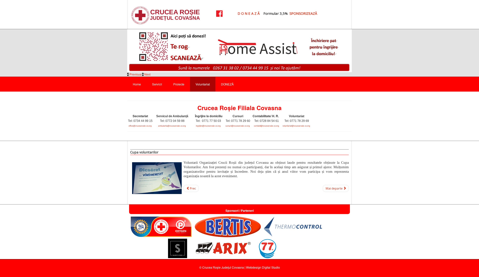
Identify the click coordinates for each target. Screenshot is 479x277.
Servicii (157, 84)
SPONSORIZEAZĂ (303, 13)
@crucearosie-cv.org (240, 125)
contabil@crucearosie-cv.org (266, 125)
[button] (134, 74)
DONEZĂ (227, 84)
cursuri (228, 125)
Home (137, 84)
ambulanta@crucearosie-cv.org (172, 125)
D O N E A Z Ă (249, 13)
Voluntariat (203, 84)
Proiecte (178, 84)
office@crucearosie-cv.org (140, 125)
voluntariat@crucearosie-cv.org (296, 125)
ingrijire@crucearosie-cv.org (208, 125)
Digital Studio (271, 267)
